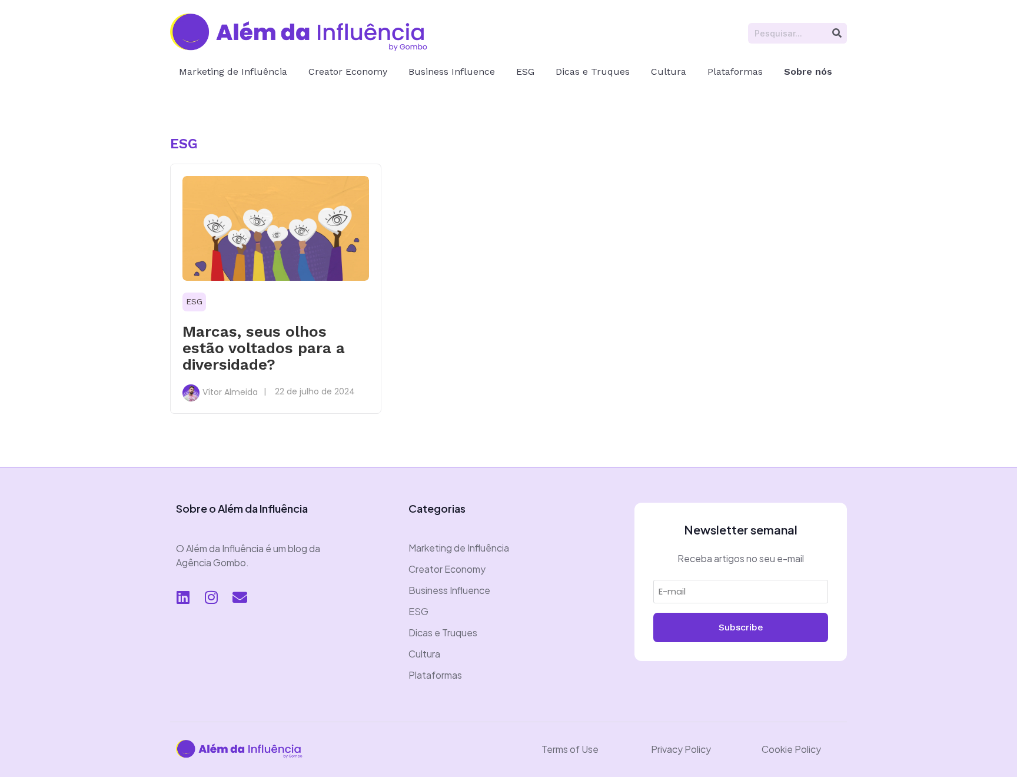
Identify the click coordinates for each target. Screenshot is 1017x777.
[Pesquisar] (836, 33)
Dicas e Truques (593, 71)
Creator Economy (347, 71)
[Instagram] (211, 597)
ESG (525, 71)
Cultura (668, 71)
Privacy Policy (681, 749)
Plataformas (735, 71)
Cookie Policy (791, 749)
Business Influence (451, 71)
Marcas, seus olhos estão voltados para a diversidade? (263, 348)
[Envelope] (239, 597)
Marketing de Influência (233, 71)
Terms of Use (570, 749)
